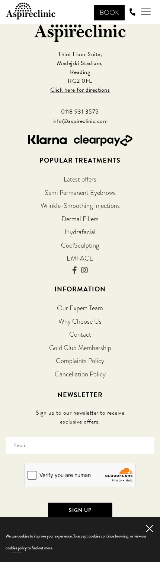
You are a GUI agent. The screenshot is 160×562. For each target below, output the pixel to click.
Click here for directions (80, 89)
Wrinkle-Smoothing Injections (80, 205)
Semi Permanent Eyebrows (80, 192)
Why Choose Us (80, 321)
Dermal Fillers (80, 218)
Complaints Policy (80, 360)
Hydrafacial (80, 231)
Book (109, 12)
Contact (80, 334)
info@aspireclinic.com (80, 121)
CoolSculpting (80, 245)
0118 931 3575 (80, 111)
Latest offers (80, 179)
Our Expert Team (80, 308)
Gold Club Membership (80, 347)
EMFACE (80, 258)
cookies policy (16, 548)
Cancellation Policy (80, 374)
